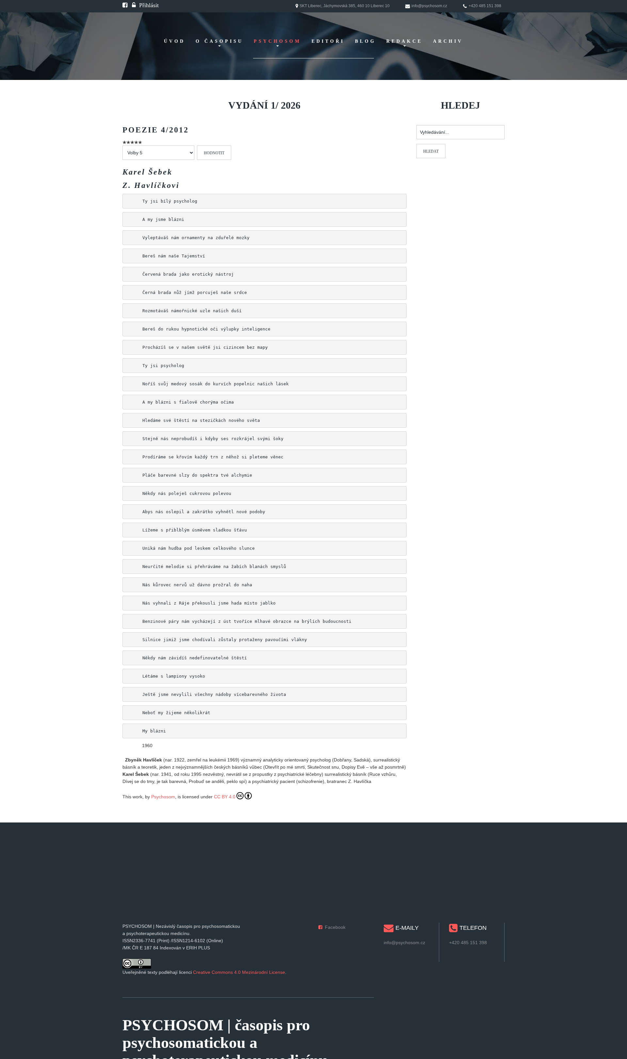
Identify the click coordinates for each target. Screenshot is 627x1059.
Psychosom (163, 796)
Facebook (335, 927)
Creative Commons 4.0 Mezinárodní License (239, 972)
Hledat (431, 151)
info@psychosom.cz (404, 942)
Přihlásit (149, 5)
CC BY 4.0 (224, 796)
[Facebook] (124, 5)
